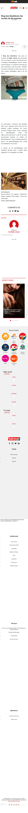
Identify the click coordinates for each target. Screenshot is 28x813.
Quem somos (14, 541)
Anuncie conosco (14, 639)
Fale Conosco (14, 562)
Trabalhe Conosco (14, 565)
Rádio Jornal (14, 719)
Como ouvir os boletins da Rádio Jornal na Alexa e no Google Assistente (14, 629)
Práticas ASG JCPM (14, 545)
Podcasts (14, 458)
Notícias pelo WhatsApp (14, 632)
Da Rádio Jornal (9, 42)
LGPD (14, 555)
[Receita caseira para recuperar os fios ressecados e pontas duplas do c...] (14, 301)
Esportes (14, 461)
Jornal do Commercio (14, 716)
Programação (14, 635)
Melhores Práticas (14, 552)
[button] (10, 320)
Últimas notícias (14, 454)
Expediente (14, 558)
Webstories (7, 280)
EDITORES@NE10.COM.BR (14, 801)
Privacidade (14, 548)
